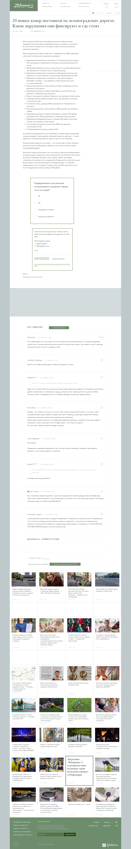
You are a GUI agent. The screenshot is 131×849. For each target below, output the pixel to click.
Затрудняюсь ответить (46, 210)
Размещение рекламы (21, 822)
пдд (41, 277)
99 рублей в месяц (43, 241)
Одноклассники (93, 826)
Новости (45, 3)
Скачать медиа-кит (20, 825)
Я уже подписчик (58, 258)
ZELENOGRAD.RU (38, 31)
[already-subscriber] (58, 258)
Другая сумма (42, 243)
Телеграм (96, 822)
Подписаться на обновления (39, 564)
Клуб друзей (84, 6)
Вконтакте (107, 822)
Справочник (47, 6)
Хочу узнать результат (46, 216)
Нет (39, 203)
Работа (63, 3)
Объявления (65, 6)
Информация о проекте (22, 835)
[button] (41, 258)
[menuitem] (47, 3)
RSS (116, 826)
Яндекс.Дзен (106, 826)
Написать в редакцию (22, 831)
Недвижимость (85, 3)
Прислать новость (20, 828)
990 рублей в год (43, 246)
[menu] (65, 5)
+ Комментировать (59, 328)
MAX (116, 822)
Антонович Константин (31, 277)
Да (39, 196)
